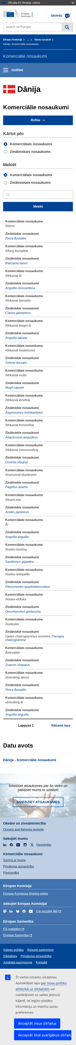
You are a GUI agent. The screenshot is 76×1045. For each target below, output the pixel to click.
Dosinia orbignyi (16, 462)
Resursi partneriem (40, 950)
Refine (35, 120)
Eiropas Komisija (12, 39)
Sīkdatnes (10, 956)
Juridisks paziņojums (17, 962)
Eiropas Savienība (16, 935)
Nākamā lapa (60, 725)
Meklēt (67, 27)
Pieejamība (11, 872)
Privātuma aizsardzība (18, 866)
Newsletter (43, 844)
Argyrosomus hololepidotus (24, 412)
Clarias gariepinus (18, 313)
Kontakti (41, 962)
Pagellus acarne (16, 487)
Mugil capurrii (14, 387)
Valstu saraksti (42, 39)
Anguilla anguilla (17, 537)
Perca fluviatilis (15, 238)
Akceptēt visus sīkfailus (37, 1023)
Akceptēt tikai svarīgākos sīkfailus (44, 1035)
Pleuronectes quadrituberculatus (27, 586)
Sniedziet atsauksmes (38, 802)
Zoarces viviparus (17, 665)
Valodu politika (13, 950)
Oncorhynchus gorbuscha (23, 611)
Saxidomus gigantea (19, 561)
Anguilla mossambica (20, 288)
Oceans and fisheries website (23, 829)
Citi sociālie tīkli (47, 911)
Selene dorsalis (16, 362)
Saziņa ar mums (14, 860)
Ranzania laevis (16, 263)
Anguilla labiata (16, 338)
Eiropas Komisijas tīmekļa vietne (25, 893)
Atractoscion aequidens (21, 437)
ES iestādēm (12, 929)
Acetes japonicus (17, 512)
